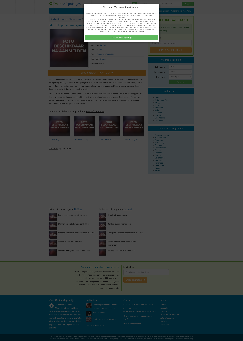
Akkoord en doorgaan (121, 37)
